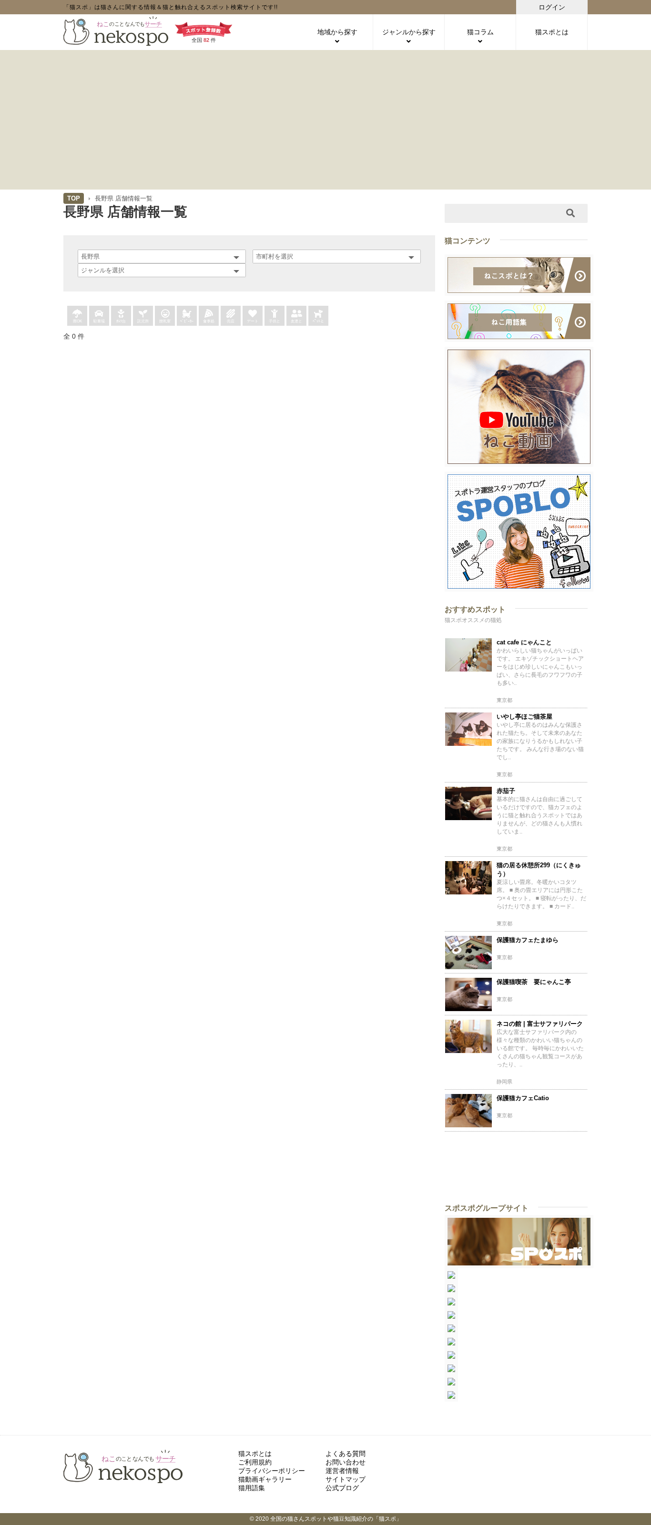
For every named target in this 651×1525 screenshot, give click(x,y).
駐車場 (99, 321)
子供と (274, 321)
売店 (230, 321)
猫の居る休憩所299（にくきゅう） (539, 869)
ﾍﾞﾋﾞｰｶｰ (186, 321)
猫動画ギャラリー (265, 1479)
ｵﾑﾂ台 (121, 321)
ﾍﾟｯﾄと (318, 321)
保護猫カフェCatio (523, 1098)
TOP (73, 198)
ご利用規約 (255, 1462)
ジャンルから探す (409, 32)
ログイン (552, 7)
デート (252, 321)
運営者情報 (342, 1471)
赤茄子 (506, 790)
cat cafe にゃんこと (524, 642)
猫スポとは (552, 32)
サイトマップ (346, 1479)
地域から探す (337, 32)
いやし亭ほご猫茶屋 (524, 716)
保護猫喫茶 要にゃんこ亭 (534, 981)
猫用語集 (251, 1488)
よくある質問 (346, 1453)
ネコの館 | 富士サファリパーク (540, 1023)
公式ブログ (342, 1488)
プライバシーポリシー (271, 1471)
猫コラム (480, 32)
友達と (296, 321)
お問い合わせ (346, 1462)
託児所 (143, 321)
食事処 (208, 321)
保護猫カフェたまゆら (528, 939)
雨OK (77, 321)
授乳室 (165, 321)
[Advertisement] (325, 119)
